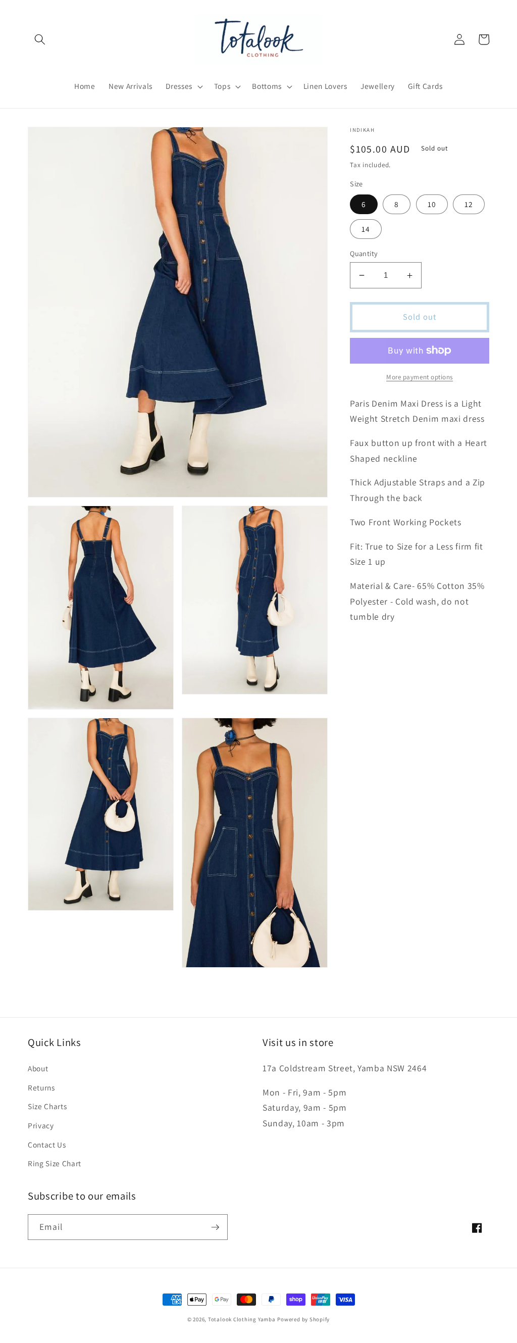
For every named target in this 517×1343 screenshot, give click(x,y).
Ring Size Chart (54, 1163)
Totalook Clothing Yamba (242, 1319)
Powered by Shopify (303, 1319)
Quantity (364, 253)
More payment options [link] (419, 377)
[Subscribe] (215, 1227)
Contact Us (47, 1144)
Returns (41, 1087)
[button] (40, 39)
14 (365, 229)
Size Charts (47, 1106)
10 (432, 204)
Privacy (41, 1125)
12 (468, 204)
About (38, 1068)
